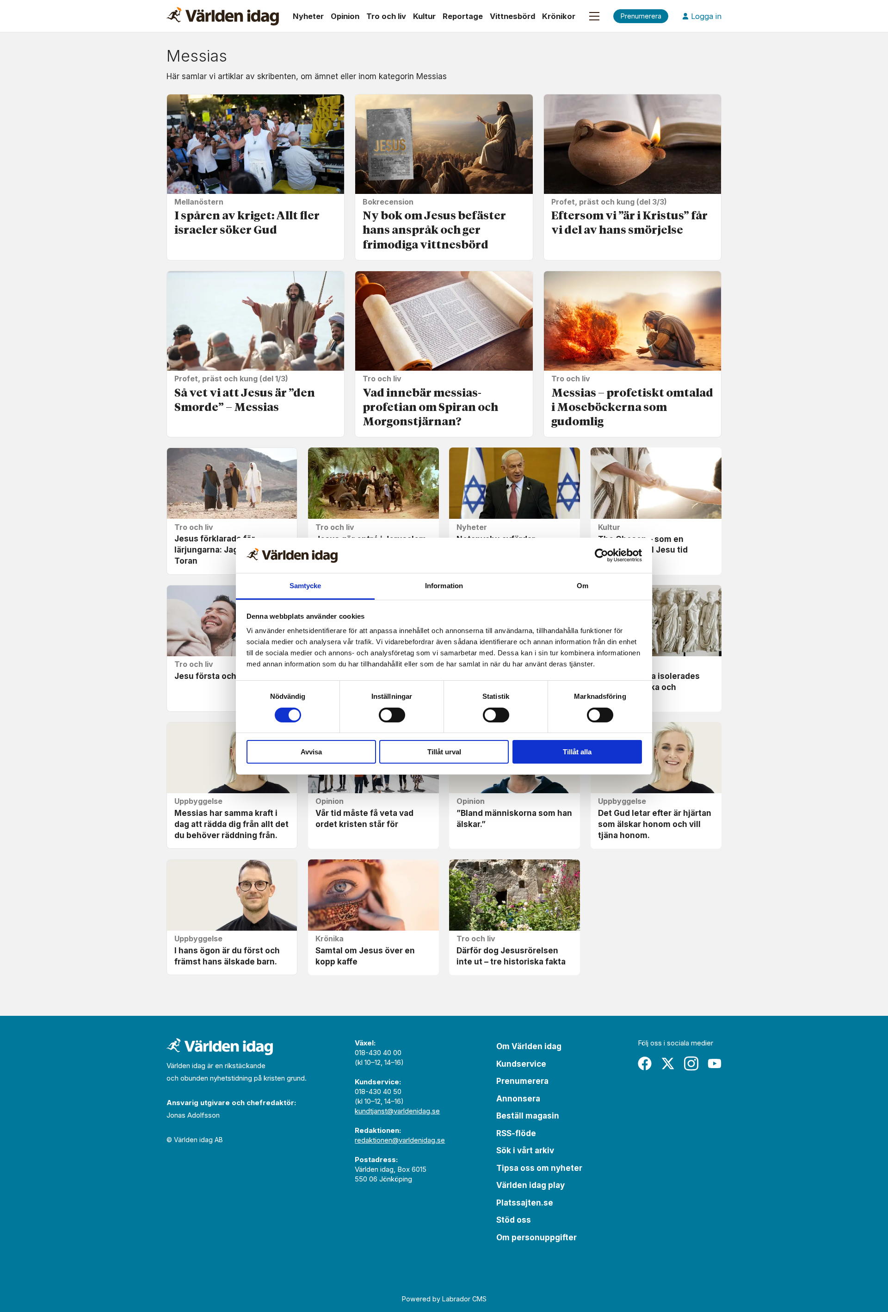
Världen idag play (530, 1185)
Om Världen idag (528, 1046)
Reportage (463, 16)
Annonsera (518, 1098)
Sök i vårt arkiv (525, 1150)
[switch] (392, 715)
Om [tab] (582, 586)
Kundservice (521, 1064)
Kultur (424, 16)
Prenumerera (522, 1081)
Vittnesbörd (512, 16)
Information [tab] (444, 586)
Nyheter (308, 16)
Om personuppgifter (536, 1237)
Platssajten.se (524, 1202)
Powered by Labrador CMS (444, 1299)
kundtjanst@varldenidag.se (397, 1111)
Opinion (345, 16)
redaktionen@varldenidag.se (400, 1140)
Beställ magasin (527, 1115)
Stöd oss (513, 1220)
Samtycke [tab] (305, 586)
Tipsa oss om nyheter (539, 1168)
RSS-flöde (516, 1133)
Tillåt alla (577, 752)
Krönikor (558, 16)
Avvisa (311, 752)
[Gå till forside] (222, 16)
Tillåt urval (444, 752)
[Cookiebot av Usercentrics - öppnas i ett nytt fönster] (601, 555)
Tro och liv (386, 16)
